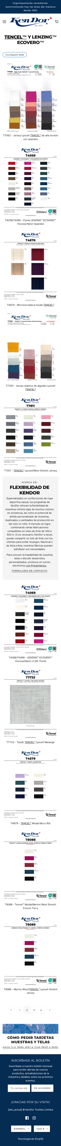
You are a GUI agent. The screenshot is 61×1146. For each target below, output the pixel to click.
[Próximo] (49, 1010)
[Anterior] (11, 1010)
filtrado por (15, 55)
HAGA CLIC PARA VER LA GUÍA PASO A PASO (30, 1047)
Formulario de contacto (29, 571)
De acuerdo (42, 1088)
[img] (27, 1118)
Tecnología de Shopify (30, 1138)
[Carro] (57, 21)
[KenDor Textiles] (30, 21)
